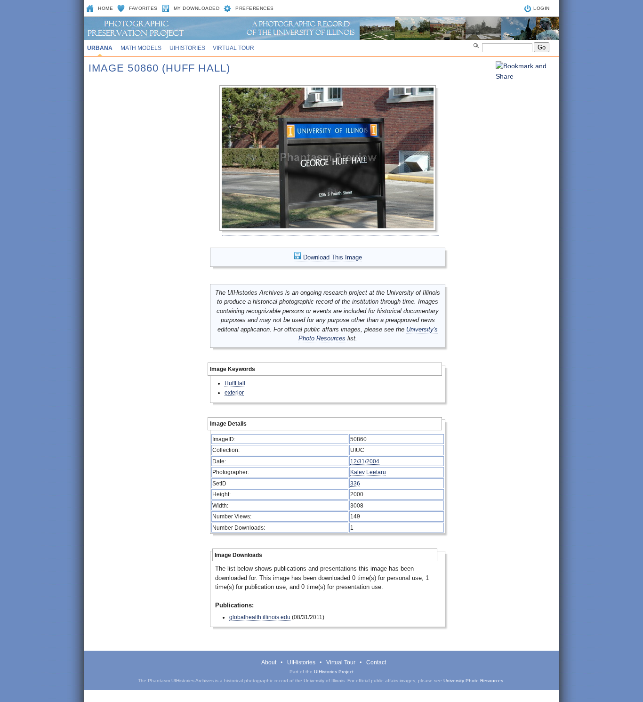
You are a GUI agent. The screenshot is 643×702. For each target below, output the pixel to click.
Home (105, 8)
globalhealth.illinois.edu (259, 617)
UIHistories (187, 48)
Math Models (141, 48)
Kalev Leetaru (368, 472)
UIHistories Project (334, 671)
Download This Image (331, 257)
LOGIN (541, 8)
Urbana (100, 48)
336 (355, 483)
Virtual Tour (233, 48)
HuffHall (235, 383)
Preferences (254, 8)
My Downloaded (197, 8)
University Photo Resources (473, 680)
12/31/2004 (364, 461)
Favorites (143, 8)
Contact (376, 662)
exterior (234, 392)
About (268, 662)
